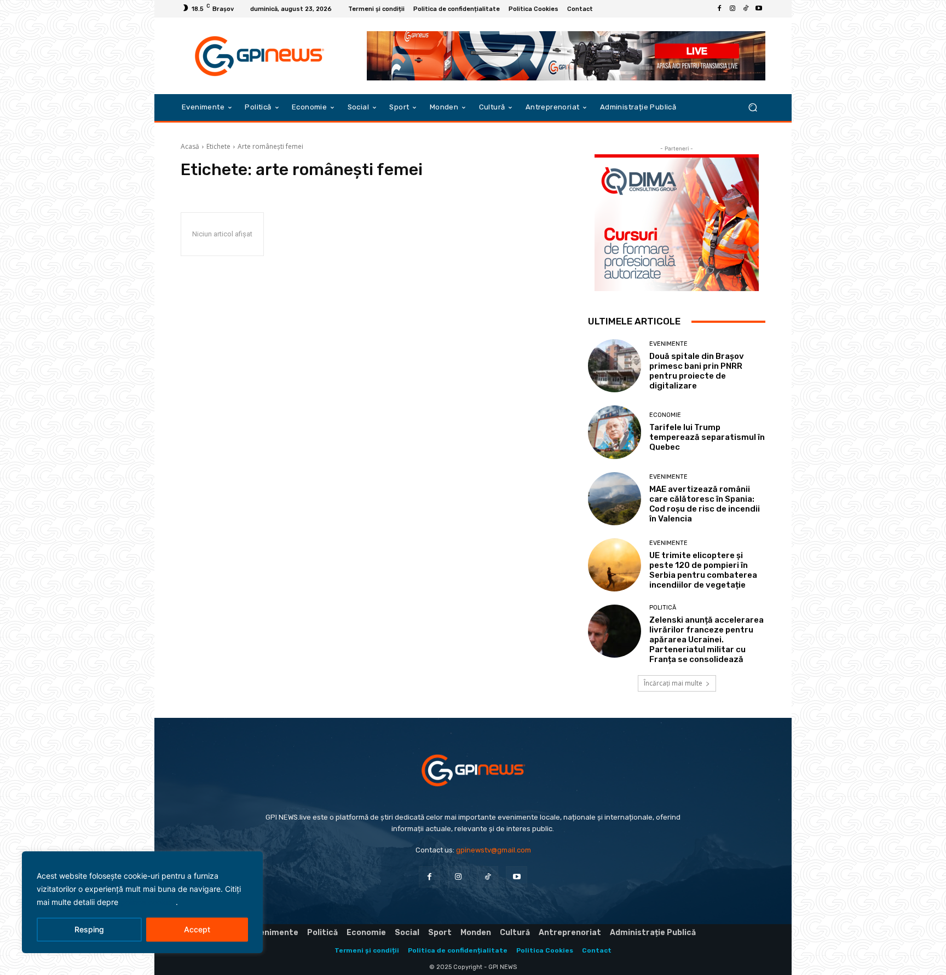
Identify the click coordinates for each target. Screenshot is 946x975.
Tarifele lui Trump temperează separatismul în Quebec (707, 437)
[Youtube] (758, 8)
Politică (662, 608)
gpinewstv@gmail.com (493, 850)
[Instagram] (732, 8)
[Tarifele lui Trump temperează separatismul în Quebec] (614, 432)
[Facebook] (719, 8)
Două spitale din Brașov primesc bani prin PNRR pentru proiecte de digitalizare (696, 371)
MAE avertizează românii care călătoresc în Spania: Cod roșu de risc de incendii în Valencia (704, 504)
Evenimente (668, 344)
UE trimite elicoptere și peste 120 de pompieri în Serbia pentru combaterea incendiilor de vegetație (703, 570)
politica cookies (148, 902)
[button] (752, 107)
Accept (197, 929)
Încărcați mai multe (673, 683)
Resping (89, 929)
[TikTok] (745, 8)
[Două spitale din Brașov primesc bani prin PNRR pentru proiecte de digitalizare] (614, 365)
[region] (142, 902)
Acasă (190, 146)
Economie (665, 415)
